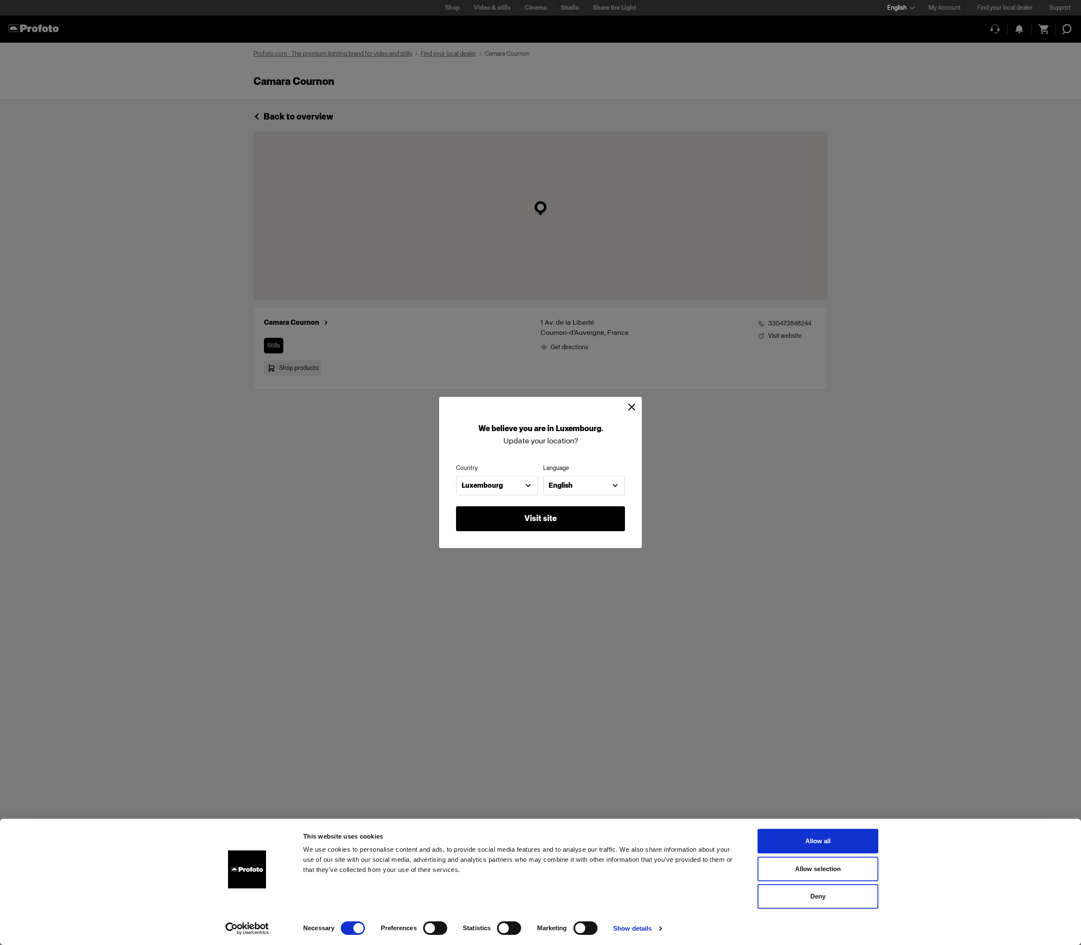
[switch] (435, 928)
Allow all (818, 841)
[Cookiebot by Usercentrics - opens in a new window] (247, 928)
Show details (632, 928)
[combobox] (497, 485)
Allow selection (818, 868)
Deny (818, 896)
